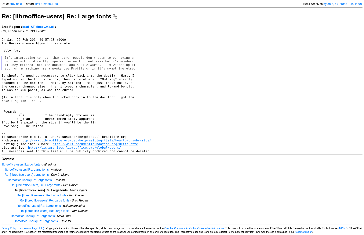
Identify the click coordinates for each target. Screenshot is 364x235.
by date (328, 4)
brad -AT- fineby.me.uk (38, 26)
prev (12, 4)
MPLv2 (343, 228)
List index (356, 4)
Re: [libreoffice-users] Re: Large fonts (56, 16)
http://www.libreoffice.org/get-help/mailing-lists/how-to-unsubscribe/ (85, 140)
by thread (341, 4)
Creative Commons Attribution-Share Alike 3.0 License (194, 228)
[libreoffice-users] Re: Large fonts (27, 169)
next (19, 4)
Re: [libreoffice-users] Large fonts (27, 174)
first (37, 4)
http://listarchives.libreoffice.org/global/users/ (74, 147)
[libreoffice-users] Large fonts (21, 164)
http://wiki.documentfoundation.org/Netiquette (95, 144)
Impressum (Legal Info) (31, 228)
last (56, 4)
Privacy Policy (9, 228)
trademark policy (303, 231)
